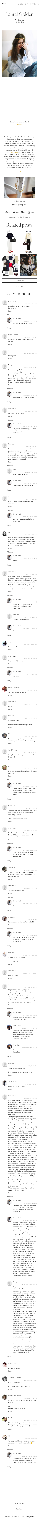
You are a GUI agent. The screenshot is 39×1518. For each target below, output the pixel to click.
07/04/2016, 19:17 (28, 395)
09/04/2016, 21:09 (27, 1028)
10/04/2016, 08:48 (29, 1098)
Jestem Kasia (17, 318)
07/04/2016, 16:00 (29, 367)
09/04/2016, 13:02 (28, 935)
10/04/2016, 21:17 (29, 1380)
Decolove (19, 124)
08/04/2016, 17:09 (29, 920)
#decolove (12, 217)
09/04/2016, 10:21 (29, 1066)
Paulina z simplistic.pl (15, 1395)
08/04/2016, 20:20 (29, 973)
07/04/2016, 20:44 (29, 736)
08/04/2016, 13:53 (28, 903)
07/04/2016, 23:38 (29, 808)
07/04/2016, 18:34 (29, 690)
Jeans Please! (12, 1363)
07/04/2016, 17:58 (29, 574)
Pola (9, 766)
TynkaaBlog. (12, 867)
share (8, 212)
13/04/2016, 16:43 (27, 1220)
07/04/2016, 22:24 (28, 786)
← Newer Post (19, 280)
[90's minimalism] (28, 252)
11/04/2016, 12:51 (28, 1203)
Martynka (11, 952)
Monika (10, 1418)
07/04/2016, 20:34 (28, 517)
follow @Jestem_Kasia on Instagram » (19, 1516)
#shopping (26, 217)
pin (24, 212)
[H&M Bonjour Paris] (28, 276)
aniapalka (11, 917)
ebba (14, 469)
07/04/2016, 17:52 (29, 535)
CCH (9, 1436)
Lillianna (11, 734)
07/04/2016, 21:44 (29, 769)
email (32, 212)
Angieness (11, 642)
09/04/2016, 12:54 (27, 1015)
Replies (10, 315)
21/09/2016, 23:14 (29, 1439)
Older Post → (19, 286)
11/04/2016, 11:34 (29, 1398)
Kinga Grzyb (16, 1026)
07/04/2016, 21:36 (29, 753)
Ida (9, 532)
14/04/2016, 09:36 (27, 1284)
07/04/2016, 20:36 (28, 674)
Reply (10, 311)
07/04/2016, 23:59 (29, 831)
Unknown (11, 444)
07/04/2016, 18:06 (29, 644)
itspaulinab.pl (20, 1409)
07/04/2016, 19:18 (28, 426)
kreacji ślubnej (14, 152)
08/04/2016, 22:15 (29, 987)
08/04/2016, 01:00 (29, 870)
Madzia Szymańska (14, 687)
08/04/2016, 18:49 (29, 955)
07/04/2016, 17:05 (29, 446)
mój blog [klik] (14, 961)
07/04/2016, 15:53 (29, 353)
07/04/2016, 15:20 (28, 321)
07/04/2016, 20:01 (29, 704)
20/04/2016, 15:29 (29, 1420)
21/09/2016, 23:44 (27, 1456)
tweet (17, 212)
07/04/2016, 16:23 (29, 411)
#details (19, 217)
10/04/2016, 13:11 (29, 1366)
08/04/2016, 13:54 (28, 628)
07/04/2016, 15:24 (30, 337)
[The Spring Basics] (10, 276)
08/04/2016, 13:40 (29, 888)
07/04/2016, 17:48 (30, 499)
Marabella (11, 806)
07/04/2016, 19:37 (28, 472)
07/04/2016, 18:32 (29, 659)
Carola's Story (12, 750)
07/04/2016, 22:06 (28, 617)
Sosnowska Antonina (14, 1377)
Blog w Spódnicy (13, 335)
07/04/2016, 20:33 (28, 483)
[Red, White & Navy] (10, 252)
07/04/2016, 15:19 (30, 304)
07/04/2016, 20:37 (28, 602)
